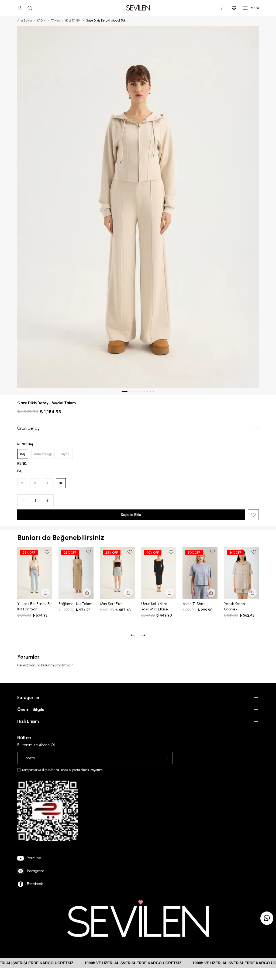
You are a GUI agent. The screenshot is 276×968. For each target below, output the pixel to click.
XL (61, 483)
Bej (22, 454)
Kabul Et (256, 955)
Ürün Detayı (28, 428)
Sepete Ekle (131, 514)
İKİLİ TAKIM (73, 20)
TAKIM (55, 20)
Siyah (65, 454)
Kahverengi (43, 454)
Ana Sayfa (24, 20)
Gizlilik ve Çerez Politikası (199, 937)
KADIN (41, 20)
